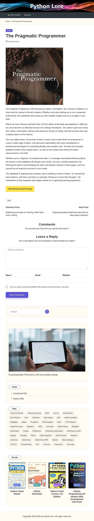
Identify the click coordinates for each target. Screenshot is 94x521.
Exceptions (34, 422)
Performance (37, 431)
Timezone (46, 444)
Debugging (13, 422)
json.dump (50, 426)
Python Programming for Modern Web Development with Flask (77, 496)
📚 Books (27, 15)
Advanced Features (16, 413)
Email (38, 275)
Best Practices (15, 417)
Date (58, 417)
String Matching (26, 444)
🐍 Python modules (14, 15)
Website (66, 275)
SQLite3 (55, 440)
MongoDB (75, 426)
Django (24, 422)
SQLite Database (67, 440)
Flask (59, 422)
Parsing (25, 431)
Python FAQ (18, 399)
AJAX (47, 413)
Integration (30, 426)
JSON (40, 426)
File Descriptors (48, 422)
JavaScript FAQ (20, 393)
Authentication (68, 413)
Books (9, 30)
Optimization (14, 431)
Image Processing (16, 426)
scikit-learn (14, 440)
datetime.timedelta (70, 417)
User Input (70, 444)
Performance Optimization (54, 431)
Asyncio (56, 413)
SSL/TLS (13, 444)
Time (37, 444)
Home (8, 21)
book (9, 200)
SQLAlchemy (26, 440)
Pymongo (23, 435)
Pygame (13, 435)
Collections (36, 417)
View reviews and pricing (20, 189)
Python (33, 435)
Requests (74, 435)
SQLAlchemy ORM (41, 440)
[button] (47, 312)
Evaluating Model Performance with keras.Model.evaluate (33, 375)
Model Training (63, 426)
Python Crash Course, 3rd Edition (57, 494)
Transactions (58, 444)
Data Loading (48, 417)
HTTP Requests (70, 422)
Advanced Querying (34, 413)
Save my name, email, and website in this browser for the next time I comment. (39, 287)
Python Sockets (61, 435)
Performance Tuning (73, 431)
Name (9, 275)
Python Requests (45, 435)
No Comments (14, 41)
